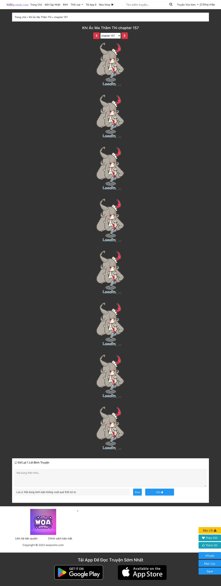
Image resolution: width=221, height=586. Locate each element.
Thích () (211, 545)
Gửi (158, 492)
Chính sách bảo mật (60, 538)
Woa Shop (105, 4)
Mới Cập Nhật (53, 4)
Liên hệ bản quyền (26, 538)
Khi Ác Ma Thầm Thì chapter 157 (110, 28)
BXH (65, 4)
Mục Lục (209, 563)
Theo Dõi (211, 538)
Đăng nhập (208, 4)
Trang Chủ (36, 4)
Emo (137, 492)
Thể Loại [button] (76, 4)
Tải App (90, 4)
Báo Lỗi (208, 530)
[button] (188, 4)
